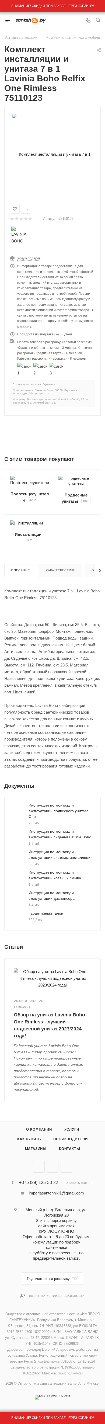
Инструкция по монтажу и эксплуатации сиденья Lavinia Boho (60, 834)
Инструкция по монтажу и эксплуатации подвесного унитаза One (59, 811)
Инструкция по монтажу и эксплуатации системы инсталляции (61, 855)
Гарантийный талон (46, 913)
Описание (20, 570)
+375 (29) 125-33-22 (38, 1182)
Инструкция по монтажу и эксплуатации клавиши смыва (55, 875)
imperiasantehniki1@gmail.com (56, 1193)
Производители (70, 1139)
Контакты (69, 1149)
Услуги (71, 1129)
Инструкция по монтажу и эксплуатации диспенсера (52, 896)
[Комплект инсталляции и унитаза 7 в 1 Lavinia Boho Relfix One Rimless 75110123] (52, 154)
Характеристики (60, 570)
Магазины (36, 1149)
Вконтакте (39, 1167)
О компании (39, 1129)
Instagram (66, 1167)
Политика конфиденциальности (57, 1295)
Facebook (52, 1167)
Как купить (29, 1139)
